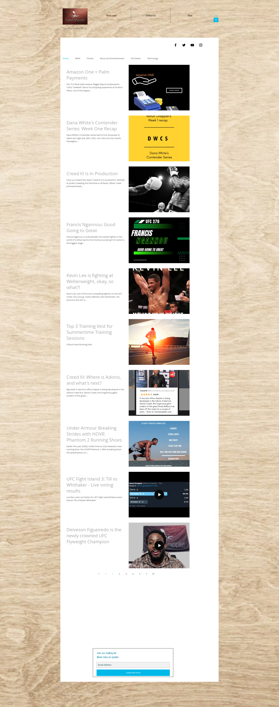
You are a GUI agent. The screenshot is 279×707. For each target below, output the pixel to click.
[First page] (99, 574)
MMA (77, 58)
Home (66, 58)
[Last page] (153, 574)
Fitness (90, 58)
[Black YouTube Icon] (192, 45)
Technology (152, 58)
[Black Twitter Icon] (184, 45)
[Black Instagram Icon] (201, 45)
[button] (216, 18)
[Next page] (146, 574)
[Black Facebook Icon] (175, 45)
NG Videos (136, 58)
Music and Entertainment (112, 58)
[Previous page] (106, 574)
